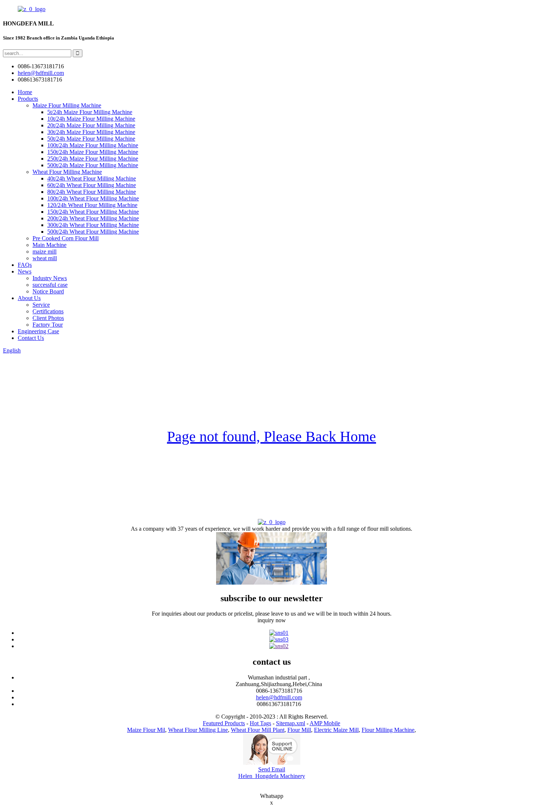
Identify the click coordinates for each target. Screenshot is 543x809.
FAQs (25, 265)
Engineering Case (38, 331)
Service (41, 305)
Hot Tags (260, 723)
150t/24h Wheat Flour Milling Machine (93, 212)
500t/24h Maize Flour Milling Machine (92, 165)
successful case (50, 285)
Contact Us (31, 338)
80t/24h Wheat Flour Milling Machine (91, 192)
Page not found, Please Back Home (271, 436)
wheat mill (45, 258)
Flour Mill (299, 730)
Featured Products (224, 723)
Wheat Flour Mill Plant (257, 730)
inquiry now (271, 620)
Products (28, 99)
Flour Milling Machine (388, 730)
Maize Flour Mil (146, 730)
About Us (29, 298)
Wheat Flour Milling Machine (67, 172)
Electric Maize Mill (336, 730)
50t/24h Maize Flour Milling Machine (91, 138)
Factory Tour (48, 324)
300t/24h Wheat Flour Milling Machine (93, 225)
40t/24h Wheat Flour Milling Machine (91, 178)
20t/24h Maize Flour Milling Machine (91, 125)
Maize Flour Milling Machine (67, 105)
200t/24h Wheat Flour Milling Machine (93, 218)
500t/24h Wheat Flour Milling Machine (93, 231)
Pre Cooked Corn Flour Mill (66, 238)
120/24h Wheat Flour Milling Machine (92, 205)
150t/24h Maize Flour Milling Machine (92, 152)
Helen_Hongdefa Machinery (271, 776)
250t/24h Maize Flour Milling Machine (92, 158)
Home (25, 92)
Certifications (48, 311)
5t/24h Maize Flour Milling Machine (89, 112)
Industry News (50, 278)
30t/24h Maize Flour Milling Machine (91, 132)
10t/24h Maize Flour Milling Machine (91, 119)
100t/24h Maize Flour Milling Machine (92, 145)
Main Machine (49, 245)
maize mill (45, 251)
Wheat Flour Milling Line (198, 730)
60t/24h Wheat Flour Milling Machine (91, 185)
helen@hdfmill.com (279, 697)
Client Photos (48, 318)
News (24, 271)
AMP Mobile (325, 723)
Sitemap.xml (290, 723)
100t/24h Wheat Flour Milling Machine (93, 198)
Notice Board (48, 291)
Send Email (271, 769)
